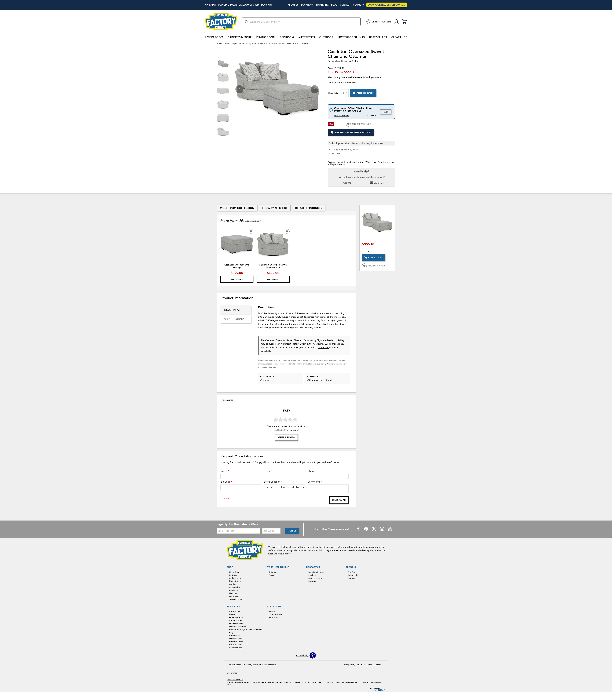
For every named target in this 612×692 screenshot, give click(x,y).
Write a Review (286, 437)
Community (353, 575)
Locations (307, 5)
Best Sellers (378, 37)
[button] (378, 22)
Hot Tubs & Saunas (351, 37)
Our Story (352, 572)
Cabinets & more (240, 37)
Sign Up (292, 530)
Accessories (234, 587)
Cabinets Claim (235, 648)
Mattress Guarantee (237, 626)
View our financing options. (367, 77)
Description (232, 309)
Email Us (378, 182)
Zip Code (226, 481)
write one (293, 430)
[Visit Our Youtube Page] (390, 529)
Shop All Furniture (237, 599)
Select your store (340, 143)
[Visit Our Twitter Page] (374, 529)
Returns (272, 572)
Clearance (399, 37)
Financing (322, 5)
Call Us (346, 182)
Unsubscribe (234, 635)
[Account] (396, 22)
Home (219, 43)
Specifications (234, 319)
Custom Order (235, 620)
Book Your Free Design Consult (387, 5)
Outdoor (326, 37)
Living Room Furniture (255, 43)
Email (268, 471)
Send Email (339, 500)
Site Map (361, 665)
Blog (334, 5)
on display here (349, 149)
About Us (293, 5)
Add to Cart (365, 93)
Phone (312, 471)
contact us (323, 347)
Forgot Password (276, 614)
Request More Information (353, 132)
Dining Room (265, 37)
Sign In (272, 611)
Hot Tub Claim (235, 645)
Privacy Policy (349, 665)
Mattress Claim (235, 638)
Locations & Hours (316, 572)
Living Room (214, 37)
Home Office (235, 581)
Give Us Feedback (316, 578)
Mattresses (306, 37)
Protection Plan (236, 617)
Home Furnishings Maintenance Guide (245, 629)
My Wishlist (273, 617)
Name (224, 471)
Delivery (233, 614)
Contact (345, 5)
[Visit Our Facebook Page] (358, 529)
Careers (351, 578)
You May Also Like (275, 208)
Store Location (273, 481)
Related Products (308, 208)
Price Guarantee (236, 623)
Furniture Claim (236, 642)
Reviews (312, 581)
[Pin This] (331, 125)
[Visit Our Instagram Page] (382, 529)
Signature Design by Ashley (344, 61)
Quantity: (333, 93)
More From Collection (237, 208)
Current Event (235, 611)
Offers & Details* (374, 665)
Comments (315, 481)
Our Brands (234, 596)
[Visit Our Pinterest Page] (366, 529)
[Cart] (404, 22)
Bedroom (287, 37)
